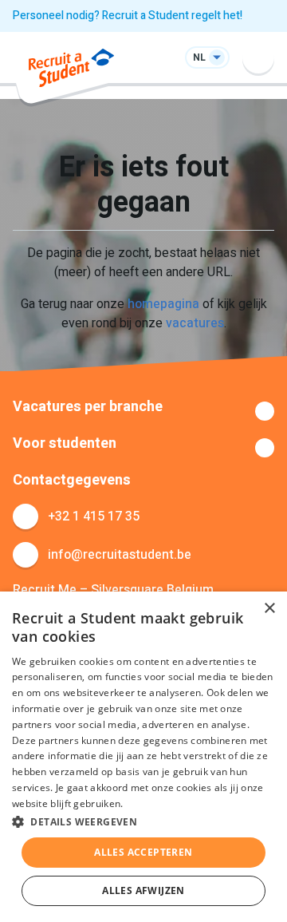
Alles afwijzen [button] (143, 890)
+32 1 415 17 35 (94, 516)
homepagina (163, 304)
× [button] (269, 609)
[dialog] (143, 757)
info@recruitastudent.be (119, 554)
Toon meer (143, 411)
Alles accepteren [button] (143, 852)
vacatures (195, 323)
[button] (143, 821)
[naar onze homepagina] (71, 71)
